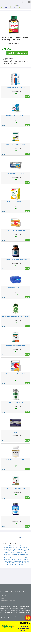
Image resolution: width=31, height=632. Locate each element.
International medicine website (11, 538)
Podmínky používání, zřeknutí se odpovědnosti (10, 602)
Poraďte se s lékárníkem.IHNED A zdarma (28, 618)
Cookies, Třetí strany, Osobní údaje (7, 600)
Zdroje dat (2, 598)
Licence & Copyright (4, 604)
